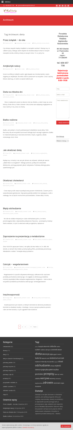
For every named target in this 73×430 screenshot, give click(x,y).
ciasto (58, 346)
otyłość (12, 213)
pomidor (39, 374)
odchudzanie (6, 97)
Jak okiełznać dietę (12, 150)
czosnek (54, 349)
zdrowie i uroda (26, 43)
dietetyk (39, 43)
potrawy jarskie (7, 362)
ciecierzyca (37, 123)
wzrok (43, 43)
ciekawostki (19, 43)
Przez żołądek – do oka (14, 40)
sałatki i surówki (8, 386)
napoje (56, 361)
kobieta (33, 69)
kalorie (38, 358)
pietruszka (54, 369)
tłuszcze (38, 153)
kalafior (60, 354)
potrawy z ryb (7, 374)
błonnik (46, 346)
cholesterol (36, 183)
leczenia (42, 406)
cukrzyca (50, 267)
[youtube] (62, 6)
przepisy (5, 378)
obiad (60, 361)
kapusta (44, 358)
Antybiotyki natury (11, 66)
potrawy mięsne (8, 370)
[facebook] (57, 6)
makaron (38, 362)
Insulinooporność (11, 294)
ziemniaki (56, 383)
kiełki (48, 358)
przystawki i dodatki (9, 382)
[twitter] (60, 6)
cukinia (42, 350)
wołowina (58, 378)
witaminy (52, 378)
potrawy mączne (8, 366)
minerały (43, 362)
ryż (59, 374)
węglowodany (43, 153)
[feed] (65, 6)
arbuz (36, 346)
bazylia (40, 346)
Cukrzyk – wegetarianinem (15, 264)
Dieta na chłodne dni (13, 92)
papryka (44, 369)
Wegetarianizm (19, 269)
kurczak (60, 358)
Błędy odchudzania (12, 208)
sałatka (37, 378)
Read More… (7, 56)
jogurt (55, 354)
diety (24, 95)
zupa (62, 383)
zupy (4, 394)
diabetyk (5, 269)
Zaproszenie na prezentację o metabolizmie (23, 236)
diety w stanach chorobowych (29, 267)
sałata (61, 374)
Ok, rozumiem (65, 426)
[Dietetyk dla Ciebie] (9, 11)
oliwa (52, 366)
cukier (37, 349)
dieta (35, 43)
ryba (55, 374)
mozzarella (50, 362)
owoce (38, 369)
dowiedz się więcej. (28, 427)
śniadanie (38, 386)
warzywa (44, 378)
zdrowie (47, 43)
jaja (51, 354)
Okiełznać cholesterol (13, 180)
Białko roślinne (10, 120)
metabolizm (45, 239)
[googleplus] (68, 6)
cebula (53, 346)
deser (60, 350)
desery (5, 350)
